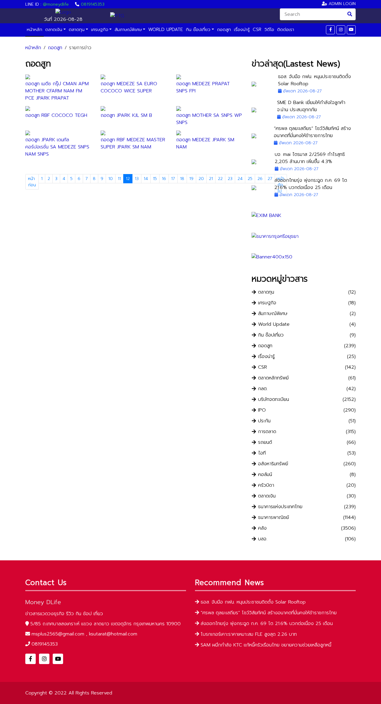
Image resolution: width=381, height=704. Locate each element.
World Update (165, 29)
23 (230, 179)
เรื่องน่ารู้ (242, 29)
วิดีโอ (269, 29)
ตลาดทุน (77, 29)
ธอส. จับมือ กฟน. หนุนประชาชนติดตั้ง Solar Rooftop (253, 602)
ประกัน (264, 421)
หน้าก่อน (32, 182)
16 (164, 179)
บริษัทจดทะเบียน (273, 399)
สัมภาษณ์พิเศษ (128, 29)
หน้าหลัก (34, 29)
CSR (257, 29)
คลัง (262, 528)
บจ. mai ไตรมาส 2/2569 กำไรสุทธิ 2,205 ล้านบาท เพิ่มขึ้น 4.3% (310, 158)
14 (146, 179)
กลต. (263, 388)
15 (155, 179)
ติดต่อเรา (285, 29)
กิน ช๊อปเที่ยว (198, 29)
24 (240, 179)
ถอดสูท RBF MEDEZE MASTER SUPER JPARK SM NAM (133, 143)
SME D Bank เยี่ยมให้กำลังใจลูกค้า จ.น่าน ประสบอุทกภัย (311, 106)
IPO (262, 410)
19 (191, 179)
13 (137, 179)
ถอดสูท (224, 29)
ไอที (262, 453)
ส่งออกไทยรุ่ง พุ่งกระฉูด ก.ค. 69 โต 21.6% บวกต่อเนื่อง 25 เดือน (310, 184)
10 (110, 179)
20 (201, 179)
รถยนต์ (265, 442)
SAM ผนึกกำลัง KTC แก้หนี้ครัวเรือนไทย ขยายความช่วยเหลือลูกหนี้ (266, 645)
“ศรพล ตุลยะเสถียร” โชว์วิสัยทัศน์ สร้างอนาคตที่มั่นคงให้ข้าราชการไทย (312, 132)
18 (182, 179)
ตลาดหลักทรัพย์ (273, 378)
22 (220, 179)
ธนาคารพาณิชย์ (273, 517)
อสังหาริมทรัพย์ (273, 463)
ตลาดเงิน (53, 29)
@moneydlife (56, 4)
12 (128, 179)
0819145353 (92, 4)
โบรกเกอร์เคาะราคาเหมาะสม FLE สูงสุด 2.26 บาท (249, 634)
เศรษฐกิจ (99, 29)
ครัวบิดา (266, 485)
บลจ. (262, 539)
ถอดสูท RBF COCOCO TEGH (56, 115)
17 (173, 179)
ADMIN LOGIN (341, 4)
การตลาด (267, 431)
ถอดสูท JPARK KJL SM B (126, 115)
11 (119, 179)
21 (211, 179)
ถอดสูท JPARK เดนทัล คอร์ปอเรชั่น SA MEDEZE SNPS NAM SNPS (57, 147)
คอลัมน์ (265, 474)
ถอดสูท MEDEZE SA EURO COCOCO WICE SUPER (129, 87)
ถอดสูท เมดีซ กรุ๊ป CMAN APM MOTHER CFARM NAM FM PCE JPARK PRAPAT (57, 91)
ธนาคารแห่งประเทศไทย (280, 506)
